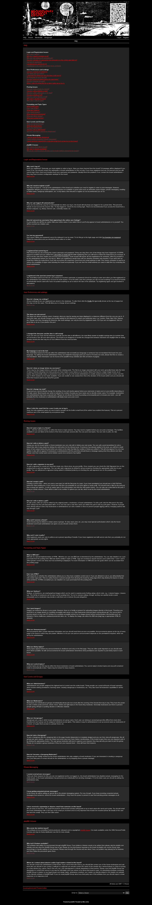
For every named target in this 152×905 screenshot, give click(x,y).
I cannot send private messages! (38, 137)
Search (30, 37)
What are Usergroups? (34, 127)
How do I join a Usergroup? (36, 129)
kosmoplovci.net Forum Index (35, 888)
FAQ (24, 37)
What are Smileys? (33, 110)
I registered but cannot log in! (37, 64)
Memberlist (38, 37)
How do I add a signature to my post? (40, 93)
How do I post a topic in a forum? (38, 89)
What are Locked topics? (35, 118)
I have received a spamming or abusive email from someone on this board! (52, 141)
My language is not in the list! (37, 77)
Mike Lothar (85, 902)
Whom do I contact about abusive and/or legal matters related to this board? (53, 151)
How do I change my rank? (36, 81)
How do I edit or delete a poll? (37, 96)
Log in (119, 37)
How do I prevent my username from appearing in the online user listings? (52, 60)
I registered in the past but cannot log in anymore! (44, 66)
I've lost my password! (34, 62)
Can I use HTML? (33, 108)
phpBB (72, 902)
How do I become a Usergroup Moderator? (41, 131)
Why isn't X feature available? (37, 149)
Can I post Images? (33, 112)
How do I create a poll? (35, 95)
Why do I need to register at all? (38, 56)
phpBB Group (85, 830)
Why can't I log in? (33, 54)
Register (126, 37)
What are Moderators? (34, 125)
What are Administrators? (35, 123)
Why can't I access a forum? (36, 98)
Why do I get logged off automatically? (40, 58)
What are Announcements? (36, 114)
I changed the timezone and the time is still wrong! (44, 75)
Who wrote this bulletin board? (37, 147)
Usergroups (48, 37)
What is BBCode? (33, 106)
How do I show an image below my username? (43, 79)
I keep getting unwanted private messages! (41, 139)
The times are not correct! (35, 73)
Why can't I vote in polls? (35, 100)
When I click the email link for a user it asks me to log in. (46, 83)
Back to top (31, 176)
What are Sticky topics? (35, 116)
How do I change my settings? (37, 71)
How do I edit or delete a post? (37, 91)
